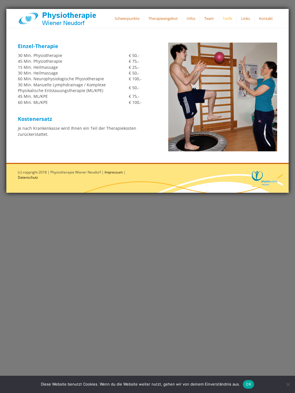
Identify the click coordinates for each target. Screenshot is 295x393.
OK (248, 384)
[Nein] (288, 384)
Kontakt (266, 18)
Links (245, 18)
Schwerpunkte (127, 18)
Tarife (227, 18)
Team (209, 18)
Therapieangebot (163, 18)
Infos (191, 18)
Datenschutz (28, 177)
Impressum (114, 172)
